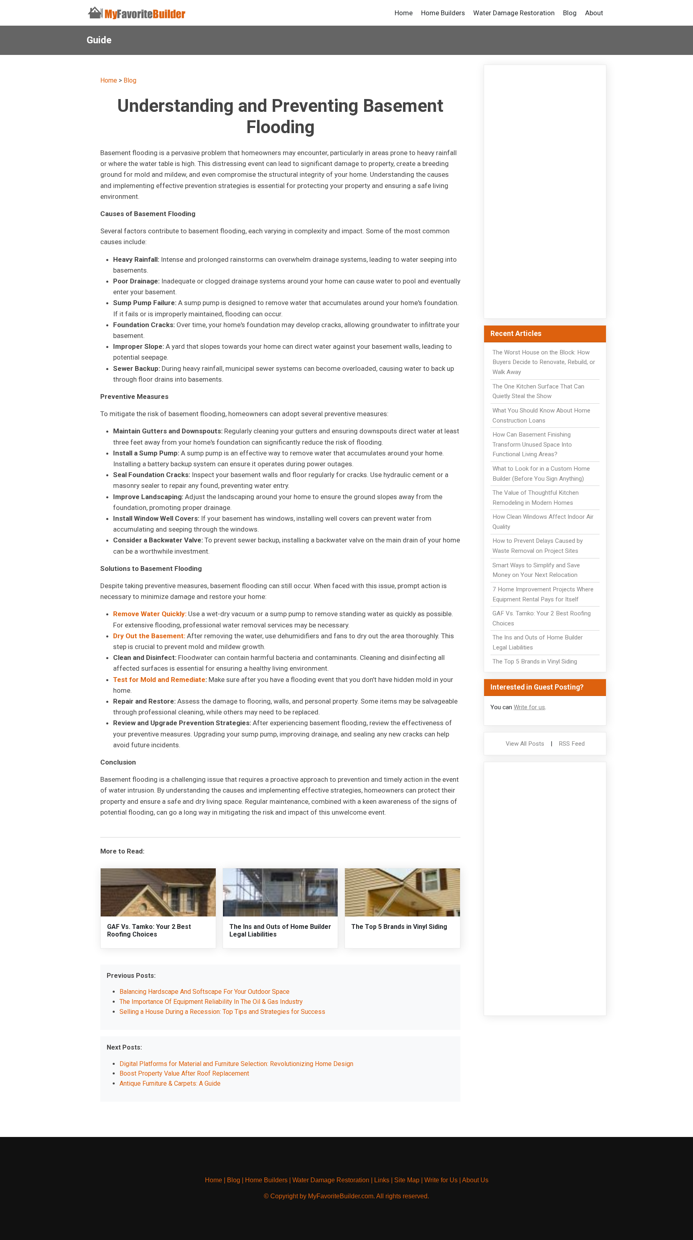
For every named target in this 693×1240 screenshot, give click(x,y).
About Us (475, 1180)
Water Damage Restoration (514, 13)
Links (381, 1180)
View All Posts (525, 743)
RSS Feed (572, 743)
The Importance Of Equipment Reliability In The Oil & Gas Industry (211, 1001)
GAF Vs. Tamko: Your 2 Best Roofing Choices (149, 930)
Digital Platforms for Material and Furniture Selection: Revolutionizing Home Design (236, 1064)
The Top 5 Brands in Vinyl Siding (399, 927)
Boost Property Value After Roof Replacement (184, 1073)
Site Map (406, 1180)
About (594, 13)
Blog (570, 13)
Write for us (529, 707)
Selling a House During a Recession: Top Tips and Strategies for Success (222, 1011)
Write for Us (441, 1180)
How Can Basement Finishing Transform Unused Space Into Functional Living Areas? (532, 444)
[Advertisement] (545, 191)
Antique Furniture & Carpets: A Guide (170, 1083)
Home (404, 13)
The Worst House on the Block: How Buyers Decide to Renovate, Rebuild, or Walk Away (543, 362)
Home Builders (443, 13)
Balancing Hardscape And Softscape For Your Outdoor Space (205, 991)
